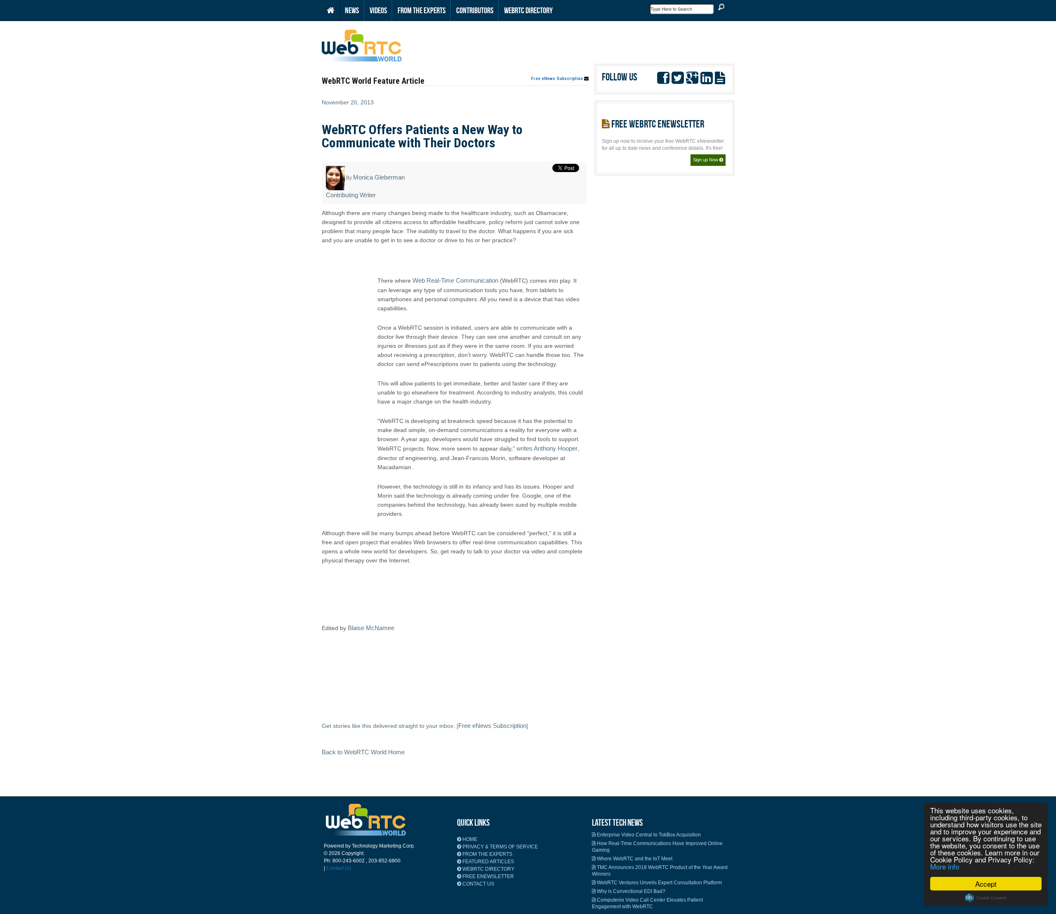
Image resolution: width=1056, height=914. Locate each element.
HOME (469, 839)
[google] (692, 76)
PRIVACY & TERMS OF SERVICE (499, 847)
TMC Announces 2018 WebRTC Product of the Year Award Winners (660, 870)
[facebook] (663, 76)
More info (944, 866)
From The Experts (422, 10)
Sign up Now (706, 159)
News (352, 10)
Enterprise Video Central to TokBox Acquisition (648, 835)
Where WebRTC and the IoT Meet (634, 859)
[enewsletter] (720, 76)
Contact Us (338, 868)
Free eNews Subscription (557, 78)
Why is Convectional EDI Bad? (630, 891)
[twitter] (678, 76)
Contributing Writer (351, 194)
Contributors (474, 10)
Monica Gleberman (379, 177)
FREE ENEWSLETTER (487, 876)
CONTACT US (477, 884)
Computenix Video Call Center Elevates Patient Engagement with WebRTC (647, 903)
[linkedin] (706, 76)
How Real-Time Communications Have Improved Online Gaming (657, 847)
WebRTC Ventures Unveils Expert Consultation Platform (659, 883)
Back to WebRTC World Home (363, 752)
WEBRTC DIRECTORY (487, 869)
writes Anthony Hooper (547, 448)
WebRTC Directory (528, 10)
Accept (986, 884)
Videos (378, 10)
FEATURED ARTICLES (487, 861)
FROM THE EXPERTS (486, 854)
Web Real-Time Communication (455, 280)
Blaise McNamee (371, 627)
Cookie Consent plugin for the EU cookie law (985, 897)
